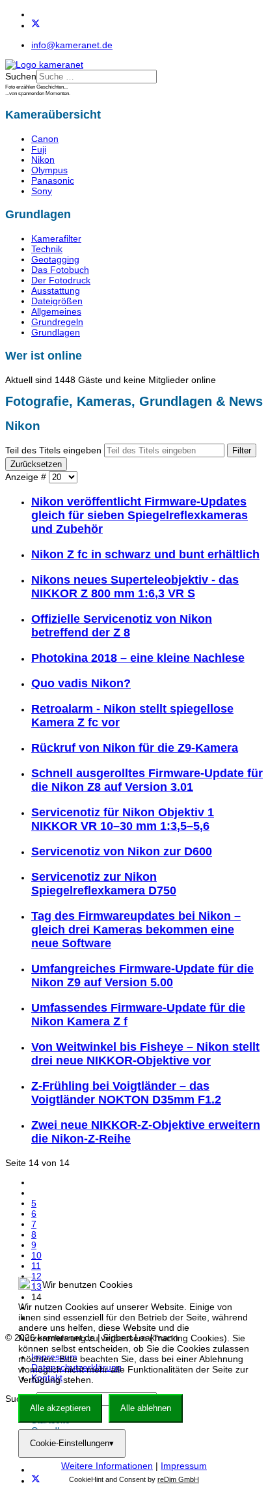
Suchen (20, 76)
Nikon (43, 159)
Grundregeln (57, 322)
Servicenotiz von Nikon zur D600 (121, 851)
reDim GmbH (178, 1479)
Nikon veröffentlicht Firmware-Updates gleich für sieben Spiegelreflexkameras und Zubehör (139, 515)
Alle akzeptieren (60, 1408)
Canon (45, 139)
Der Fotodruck (60, 280)
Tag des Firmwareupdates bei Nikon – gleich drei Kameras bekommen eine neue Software (136, 929)
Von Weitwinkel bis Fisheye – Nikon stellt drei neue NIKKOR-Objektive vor (145, 1053)
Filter (241, 450)
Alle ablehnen (145, 1408)
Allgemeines (56, 311)
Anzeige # (27, 477)
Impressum (184, 1465)
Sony (41, 191)
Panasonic (52, 180)
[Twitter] (35, 25)
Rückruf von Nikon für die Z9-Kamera (134, 747)
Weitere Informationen (107, 1465)
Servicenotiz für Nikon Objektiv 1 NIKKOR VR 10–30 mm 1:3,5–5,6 (122, 819)
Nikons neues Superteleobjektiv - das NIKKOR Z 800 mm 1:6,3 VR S (135, 586)
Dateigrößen (57, 301)
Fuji (38, 149)
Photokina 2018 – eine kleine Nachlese (138, 657)
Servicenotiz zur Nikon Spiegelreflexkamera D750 (103, 883)
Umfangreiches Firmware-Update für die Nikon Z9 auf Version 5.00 (142, 975)
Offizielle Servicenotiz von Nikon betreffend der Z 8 (121, 625)
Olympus (49, 170)
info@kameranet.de (72, 45)
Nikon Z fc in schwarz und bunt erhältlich (145, 554)
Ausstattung (55, 290)
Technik (46, 249)
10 (36, 1255)
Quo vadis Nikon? (81, 683)
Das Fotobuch (60, 269)
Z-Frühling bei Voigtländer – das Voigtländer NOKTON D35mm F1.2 (126, 1092)
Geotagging (55, 259)
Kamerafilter (56, 238)
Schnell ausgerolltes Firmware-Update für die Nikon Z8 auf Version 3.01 (147, 780)
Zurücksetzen (36, 464)
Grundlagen (55, 332)
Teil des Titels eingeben (54, 450)
